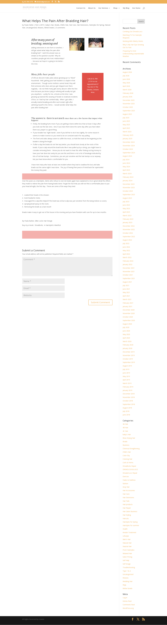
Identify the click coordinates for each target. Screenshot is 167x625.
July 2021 (126, 285)
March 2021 (127, 299)
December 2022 (129, 226)
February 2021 (128, 303)
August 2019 (127, 366)
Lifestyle (126, 536)
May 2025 (126, 125)
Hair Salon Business (130, 511)
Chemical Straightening (131, 448)
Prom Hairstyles (128, 550)
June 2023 (126, 205)
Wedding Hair (127, 581)
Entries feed (127, 601)
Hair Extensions (82, 25)
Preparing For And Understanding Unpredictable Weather (133, 53)
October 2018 (128, 401)
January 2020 (127, 348)
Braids (57, 25)
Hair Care (72, 25)
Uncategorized (31, 28)
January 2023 (127, 222)
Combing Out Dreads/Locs (132, 31)
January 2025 (127, 138)
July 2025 (126, 118)
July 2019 (126, 369)
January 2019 (127, 390)
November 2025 (129, 104)
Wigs (124, 585)
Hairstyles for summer (131, 525)
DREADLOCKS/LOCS (130, 469)
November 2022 (129, 229)
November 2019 (129, 355)
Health (125, 529)
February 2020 (128, 345)
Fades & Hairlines (129, 480)
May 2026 (126, 83)
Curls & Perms (128, 462)
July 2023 (126, 201)
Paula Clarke (28, 25)
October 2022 (128, 233)
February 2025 (128, 135)
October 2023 (128, 191)
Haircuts (126, 518)
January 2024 (127, 180)
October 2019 (128, 359)
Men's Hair (127, 539)
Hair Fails (126, 501)
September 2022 (129, 236)
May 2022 (126, 250)
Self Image (127, 564)
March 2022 (127, 257)
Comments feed (129, 605)
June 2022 (126, 247)
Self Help (126, 560)
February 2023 (128, 219)
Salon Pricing (127, 557)
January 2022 (127, 264)
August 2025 (127, 114)
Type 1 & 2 (127, 571)
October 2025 (128, 107)
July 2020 (126, 327)
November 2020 (129, 313)
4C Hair (125, 431)
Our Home (136, 8)
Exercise (126, 476)
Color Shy (126, 455)
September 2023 (129, 194)
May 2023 (126, 208)
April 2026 (126, 86)
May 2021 (126, 292)
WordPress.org (128, 608)
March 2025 (127, 132)
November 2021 (129, 271)
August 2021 (127, 282)
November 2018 (129, 397)
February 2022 (128, 261)
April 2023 (126, 212)
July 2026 (126, 76)
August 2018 (127, 408)
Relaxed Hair (127, 553)
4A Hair (125, 424)
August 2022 (127, 240)
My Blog (126, 8)
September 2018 (129, 404)
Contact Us (80, 8)
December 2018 (129, 394)
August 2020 (127, 324)
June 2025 (126, 121)
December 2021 (129, 268)
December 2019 (129, 352)
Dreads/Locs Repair (130, 473)
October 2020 (128, 317)
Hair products (128, 504)
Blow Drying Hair (129, 438)
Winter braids (49, 28)
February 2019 (128, 387)
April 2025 (126, 128)
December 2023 (129, 184)
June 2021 (126, 289)
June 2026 (126, 79)
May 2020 (126, 334)
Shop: (115, 8)
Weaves (40, 28)
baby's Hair (50, 25)
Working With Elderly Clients (133, 41)
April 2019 (126, 380)
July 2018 (126, 411)
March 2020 (127, 341)
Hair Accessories (129, 490)
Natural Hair (127, 543)
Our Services (103, 8)
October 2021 (128, 275)
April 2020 (126, 338)
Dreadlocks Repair (129, 466)
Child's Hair (64, 25)
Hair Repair (127, 508)
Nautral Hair (127, 546)
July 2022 (126, 243)
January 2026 (127, 97)
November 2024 (129, 146)
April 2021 (126, 296)
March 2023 (127, 215)
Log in (125, 598)
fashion (125, 483)
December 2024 (129, 142)
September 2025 (129, 111)
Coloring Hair (127, 459)
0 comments (60, 28)
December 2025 (129, 100)
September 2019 (129, 362)
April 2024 (126, 170)
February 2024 (128, 177)
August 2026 (127, 72)
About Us (91, 8)
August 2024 (127, 156)
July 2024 (126, 159)
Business (126, 445)
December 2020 (129, 310)
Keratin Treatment (129, 532)
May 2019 (126, 376)
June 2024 (126, 163)
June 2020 (126, 331)
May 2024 (126, 167)
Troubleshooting (129, 567)
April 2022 (126, 254)
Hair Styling (127, 515)
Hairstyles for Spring (96, 25)
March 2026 (127, 90)
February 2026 (128, 93)
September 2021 (129, 278)
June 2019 (126, 373)
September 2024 (129, 153)
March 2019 (127, 383)
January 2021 (127, 306)
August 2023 (127, 198)
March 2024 (127, 173)
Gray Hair (126, 487)
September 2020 (129, 320)
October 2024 (128, 149)
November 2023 (129, 187)
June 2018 (126, 415)
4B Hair (125, 427)
